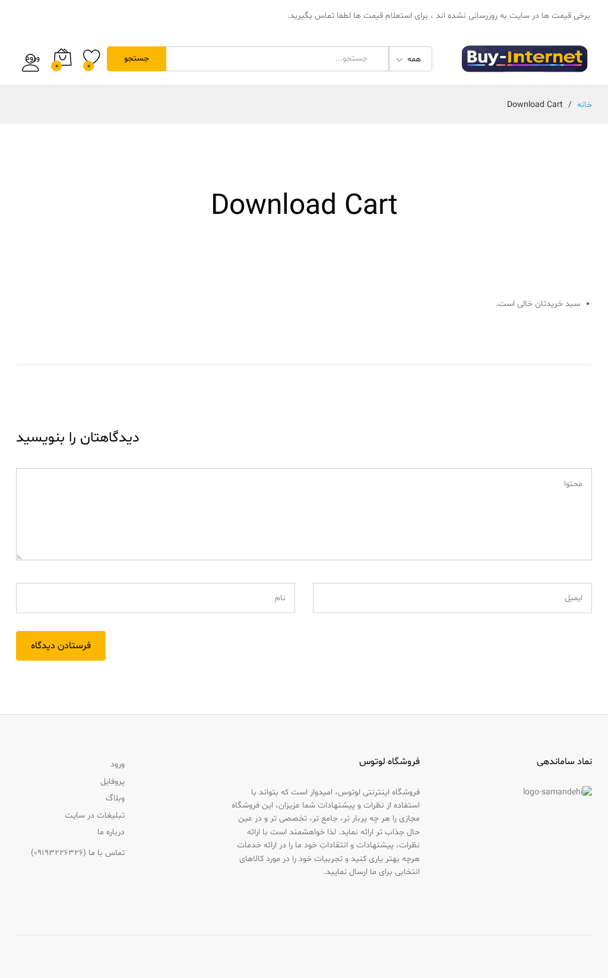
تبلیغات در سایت (95, 815)
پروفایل (112, 781)
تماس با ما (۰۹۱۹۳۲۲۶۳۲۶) (78, 853)
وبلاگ (115, 798)
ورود (33, 58)
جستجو (136, 58)
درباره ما (111, 832)
